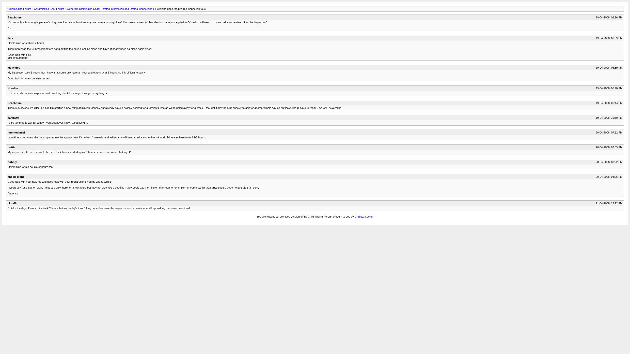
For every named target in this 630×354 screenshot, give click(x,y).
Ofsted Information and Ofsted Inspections (127, 8)
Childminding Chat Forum (49, 8)
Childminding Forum (19, 8)
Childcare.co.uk (364, 216)
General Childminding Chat (83, 8)
